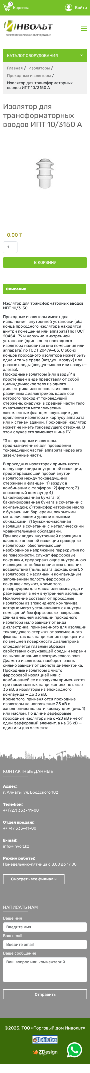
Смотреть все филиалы (33, 879)
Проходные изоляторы (29, 75)
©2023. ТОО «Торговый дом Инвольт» (45, 1028)
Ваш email (12, 936)
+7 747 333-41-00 (19, 828)
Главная (15, 68)
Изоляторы (39, 68)
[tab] (44, 289)
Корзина (20, 7)
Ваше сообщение (19, 953)
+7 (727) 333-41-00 (21, 810)
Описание (16, 289)
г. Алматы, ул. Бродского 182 (30, 792)
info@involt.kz (16, 846)
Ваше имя (12, 918)
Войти (81, 7)
